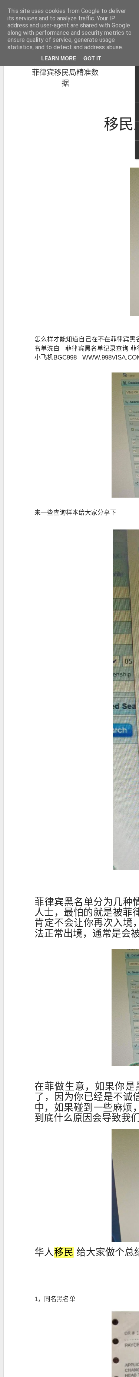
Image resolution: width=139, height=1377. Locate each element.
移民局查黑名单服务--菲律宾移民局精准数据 (65, 72)
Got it (92, 58)
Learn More (58, 58)
